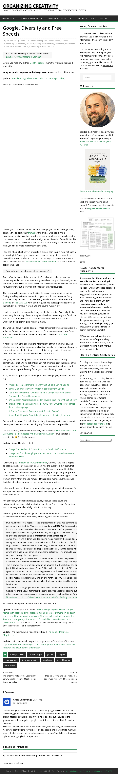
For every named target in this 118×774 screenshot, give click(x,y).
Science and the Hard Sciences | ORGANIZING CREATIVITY (34, 755)
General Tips (10, 43)
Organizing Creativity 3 (31, 18)
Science (25, 46)
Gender (64, 40)
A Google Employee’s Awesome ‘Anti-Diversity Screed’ (34, 411)
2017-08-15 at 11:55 (20, 703)
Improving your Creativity (43, 43)
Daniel (22, 40)
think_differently (63, 660)
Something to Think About (40, 46)
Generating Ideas (24, 43)
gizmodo (7, 302)
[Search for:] (97, 77)
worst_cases (10, 665)
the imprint (98, 36)
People (18, 46)
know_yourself (11, 660)
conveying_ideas (17, 654)
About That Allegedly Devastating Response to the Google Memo (39, 415)
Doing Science (54, 40)
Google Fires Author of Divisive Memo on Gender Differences (37, 449)
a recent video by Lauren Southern (40, 261)
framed (31, 232)
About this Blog (99, 18)
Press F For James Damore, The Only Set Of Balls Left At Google (39, 384)
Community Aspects (38, 40)
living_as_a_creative (30, 660)
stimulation (47, 660)
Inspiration (59, 43)
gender (50, 654)
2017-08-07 (11, 40)
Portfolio (80, 18)
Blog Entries (8, 18)
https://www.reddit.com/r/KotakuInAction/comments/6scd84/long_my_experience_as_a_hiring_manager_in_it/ (56, 597)
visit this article (37, 62)
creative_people (35, 654)
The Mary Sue (20, 302)
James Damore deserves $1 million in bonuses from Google (36, 388)
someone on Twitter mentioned (32, 462)
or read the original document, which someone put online (37, 78)
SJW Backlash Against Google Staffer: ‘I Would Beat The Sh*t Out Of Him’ (43, 399)
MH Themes (35, 771)
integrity (61, 654)
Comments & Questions (58, 18)
